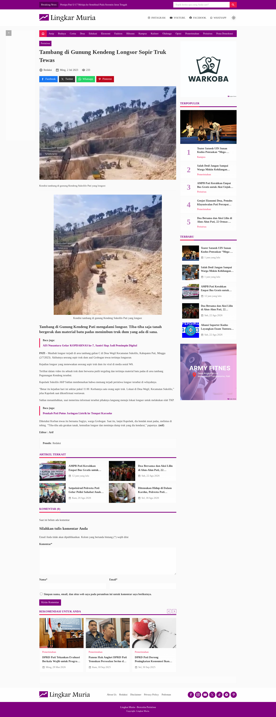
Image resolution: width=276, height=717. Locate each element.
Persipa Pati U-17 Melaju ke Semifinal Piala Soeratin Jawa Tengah (93, 4)
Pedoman (166, 694)
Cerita (73, 33)
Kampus (143, 33)
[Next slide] (174, 611)
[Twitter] (212, 695)
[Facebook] (191, 695)
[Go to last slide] (169, 611)
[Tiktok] (219, 695)
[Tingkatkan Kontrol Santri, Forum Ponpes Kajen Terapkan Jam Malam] (61, 633)
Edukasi (93, 33)
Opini (178, 33)
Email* (113, 579)
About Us (111, 694)
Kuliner (154, 33)
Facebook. (200, 18)
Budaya (62, 33)
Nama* (43, 579)
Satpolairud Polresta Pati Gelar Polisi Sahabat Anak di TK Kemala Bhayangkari (86, 492)
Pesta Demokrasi (224, 33)
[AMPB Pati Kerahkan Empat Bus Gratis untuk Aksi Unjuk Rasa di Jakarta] (52, 471)
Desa (82, 33)
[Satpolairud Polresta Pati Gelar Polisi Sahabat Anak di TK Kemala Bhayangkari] (52, 493)
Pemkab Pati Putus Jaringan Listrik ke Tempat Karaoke (77, 413)
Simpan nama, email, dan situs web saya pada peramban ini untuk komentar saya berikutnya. (98, 594)
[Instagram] (198, 695)
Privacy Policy (151, 694)
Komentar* (45, 544)
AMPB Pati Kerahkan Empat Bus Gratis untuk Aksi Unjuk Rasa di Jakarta (86, 469)
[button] (233, 5)
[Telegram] (226, 695)
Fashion (118, 33)
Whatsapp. (220, 18)
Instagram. (158, 18)
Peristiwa (207, 33)
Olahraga (167, 33)
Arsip (51, 33)
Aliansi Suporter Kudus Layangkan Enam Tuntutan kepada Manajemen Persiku (217, 329)
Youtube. (180, 18)
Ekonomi (105, 33)
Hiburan (130, 33)
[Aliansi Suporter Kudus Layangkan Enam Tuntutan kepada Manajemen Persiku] (190, 330)
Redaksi (123, 694)
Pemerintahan (192, 33)
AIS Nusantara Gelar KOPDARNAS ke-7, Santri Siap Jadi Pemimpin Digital (90, 345)
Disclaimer (135, 694)
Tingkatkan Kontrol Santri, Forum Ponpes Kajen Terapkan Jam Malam (59, 661)
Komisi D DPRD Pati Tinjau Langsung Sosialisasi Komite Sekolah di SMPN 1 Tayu (106, 661)
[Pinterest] (234, 695)
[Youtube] (205, 695)
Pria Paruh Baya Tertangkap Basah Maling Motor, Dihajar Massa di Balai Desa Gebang (153, 661)
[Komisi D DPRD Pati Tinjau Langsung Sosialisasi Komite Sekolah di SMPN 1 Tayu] (108, 633)
